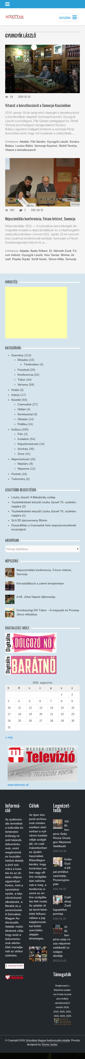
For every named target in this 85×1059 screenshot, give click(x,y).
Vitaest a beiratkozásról (20, 149)
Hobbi (15, 390)
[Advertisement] (36, 312)
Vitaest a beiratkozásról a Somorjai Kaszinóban (38, 105)
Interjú (15, 394)
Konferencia (25, 374)
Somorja (70, 259)
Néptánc (23, 463)
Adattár (24, 141)
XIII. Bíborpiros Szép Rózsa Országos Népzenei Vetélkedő (62, 834)
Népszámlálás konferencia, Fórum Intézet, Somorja (40, 218)
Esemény (17, 355)
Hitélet (22, 409)
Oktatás (23, 419)
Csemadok (25, 404)
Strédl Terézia (68, 145)
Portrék (16, 474)
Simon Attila (56, 259)
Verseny (23, 384)
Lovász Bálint (24, 145)
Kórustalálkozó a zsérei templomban (40, 583)
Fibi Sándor (38, 141)
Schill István (39, 259)
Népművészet (20, 459)
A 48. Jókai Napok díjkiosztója (36, 596)
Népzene (23, 468)
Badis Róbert (39, 250)
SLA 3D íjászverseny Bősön (29, 520)
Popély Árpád (21, 259)
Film (20, 434)
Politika (22, 424)
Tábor (21, 379)
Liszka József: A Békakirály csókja (33, 497)
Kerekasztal (25, 414)
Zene (21, 453)
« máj (8, 737)
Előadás (23, 359)
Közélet (16, 399)
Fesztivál (23, 369)
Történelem (31, 364)
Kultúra (16, 429)
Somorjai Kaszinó (45, 145)
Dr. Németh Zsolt (60, 250)
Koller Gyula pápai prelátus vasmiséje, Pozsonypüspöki (62, 872)
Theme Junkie (49, 1044)
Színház (23, 448)
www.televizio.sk (18, 784)
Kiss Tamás (51, 255)
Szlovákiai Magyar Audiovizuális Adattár (48, 1040)
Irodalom (23, 439)
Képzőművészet (28, 444)
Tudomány (18, 479)
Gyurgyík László (57, 141)
